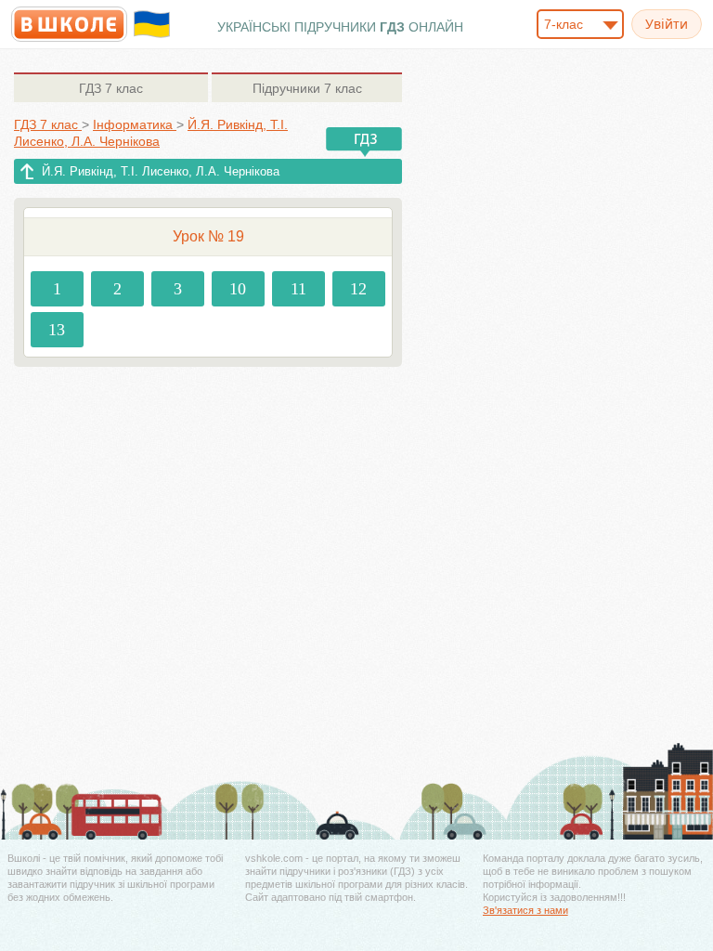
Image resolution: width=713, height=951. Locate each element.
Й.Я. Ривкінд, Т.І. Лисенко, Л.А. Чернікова (160, 171)
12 (358, 289)
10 (237, 289)
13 (56, 329)
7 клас (111, 88)
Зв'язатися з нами (525, 910)
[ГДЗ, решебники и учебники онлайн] (69, 24)
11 (298, 289)
